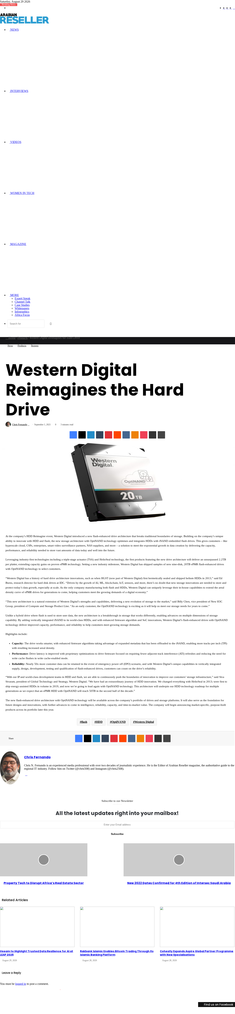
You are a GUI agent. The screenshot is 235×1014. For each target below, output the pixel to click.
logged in (20, 983)
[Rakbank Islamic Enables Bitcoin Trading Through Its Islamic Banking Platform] (117, 927)
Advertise (132, 997)
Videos (15, 142)
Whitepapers (22, 308)
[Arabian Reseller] (27, 23)
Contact (192, 997)
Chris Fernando (19, 424)
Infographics (22, 311)
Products (22, 337)
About (120, 997)
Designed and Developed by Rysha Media (82, 988)
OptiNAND (118, 721)
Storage (35, 345)
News (14, 29)
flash (84, 721)
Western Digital (144, 721)
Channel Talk (22, 301)
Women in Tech (22, 193)
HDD (99, 721)
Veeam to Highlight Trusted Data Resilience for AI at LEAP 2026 (36, 953)
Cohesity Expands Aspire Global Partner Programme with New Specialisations (196, 953)
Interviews (19, 91)
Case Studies (22, 305)
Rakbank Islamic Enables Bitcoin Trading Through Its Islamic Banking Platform (116, 953)
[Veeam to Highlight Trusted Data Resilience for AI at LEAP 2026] (37, 927)
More (14, 295)
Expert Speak (22, 298)
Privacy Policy (149, 997)
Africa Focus (22, 314)
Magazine (18, 244)
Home (12, 337)
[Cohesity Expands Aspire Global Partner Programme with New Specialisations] (197, 927)
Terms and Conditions (173, 997)
